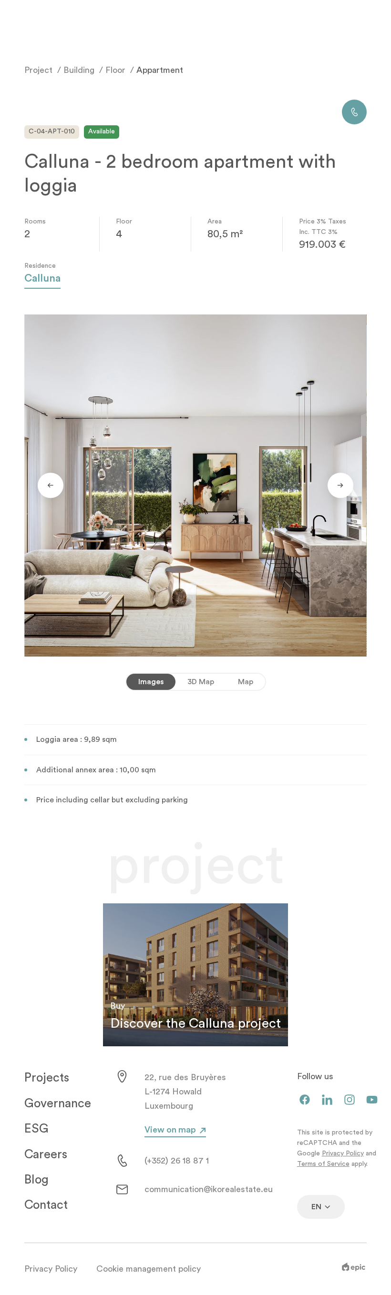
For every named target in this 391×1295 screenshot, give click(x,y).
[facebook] (304, 1100)
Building (78, 70)
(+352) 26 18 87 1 (176, 1160)
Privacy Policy (343, 1153)
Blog (36, 1180)
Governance (57, 1103)
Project (38, 70)
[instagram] (349, 1100)
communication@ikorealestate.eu (208, 1189)
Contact (46, 1205)
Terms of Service (323, 1164)
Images (151, 682)
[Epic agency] (353, 1269)
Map (245, 682)
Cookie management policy (148, 1269)
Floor (115, 70)
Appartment (159, 70)
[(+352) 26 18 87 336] (354, 112)
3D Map (200, 682)
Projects (46, 1078)
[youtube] (372, 1100)
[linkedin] (327, 1100)
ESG (36, 1129)
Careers (45, 1154)
